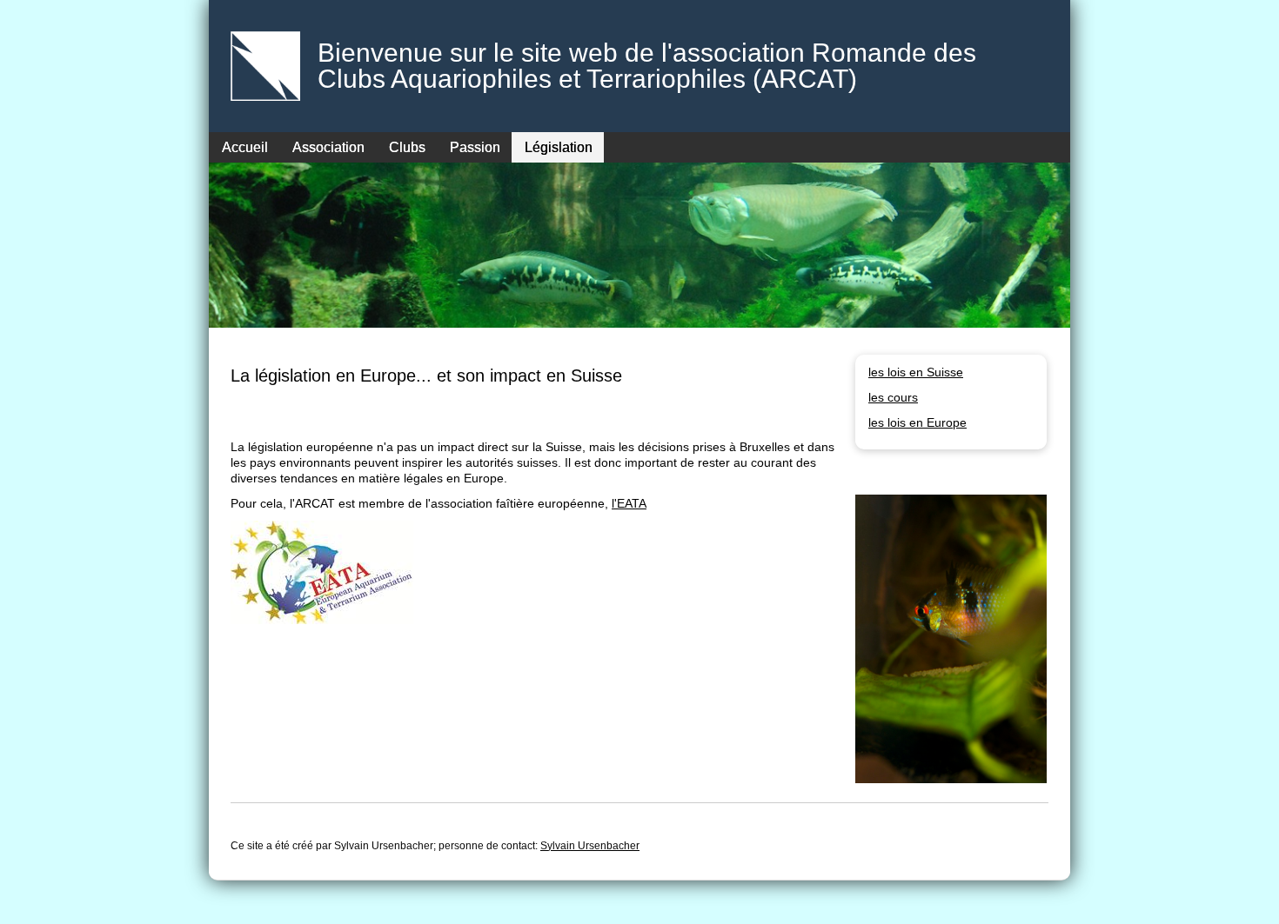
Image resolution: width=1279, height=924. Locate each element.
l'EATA (629, 503)
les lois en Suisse (915, 372)
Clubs (407, 147)
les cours (893, 397)
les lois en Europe (917, 422)
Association (328, 147)
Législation (559, 147)
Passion (475, 147)
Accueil (245, 147)
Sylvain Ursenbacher (590, 846)
